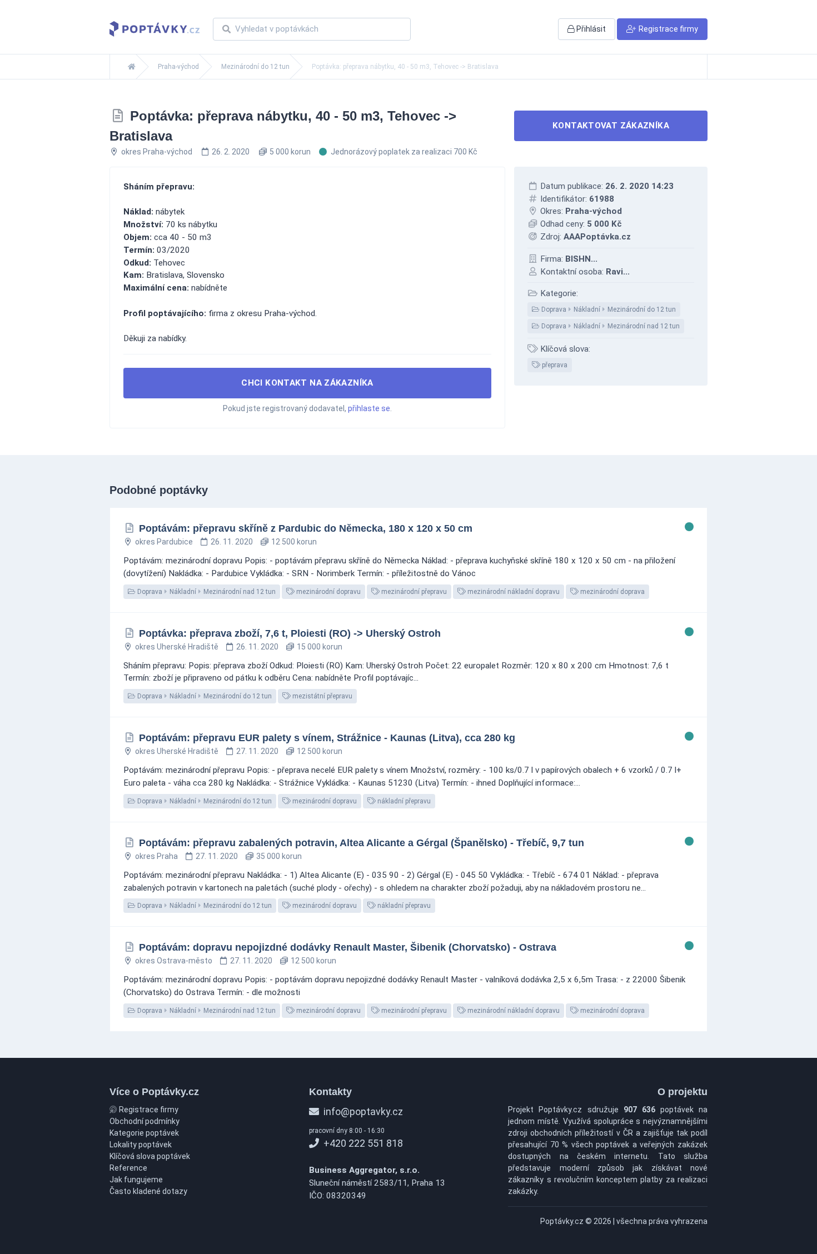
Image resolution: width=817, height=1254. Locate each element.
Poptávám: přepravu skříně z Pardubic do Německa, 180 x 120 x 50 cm (305, 528)
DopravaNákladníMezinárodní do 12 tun (608, 309)
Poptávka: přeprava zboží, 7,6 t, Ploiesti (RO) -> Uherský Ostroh (290, 633)
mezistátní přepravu (321, 696)
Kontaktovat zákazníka (610, 126)
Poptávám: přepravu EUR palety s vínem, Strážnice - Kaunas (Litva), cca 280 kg (327, 737)
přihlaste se (369, 408)
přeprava (553, 365)
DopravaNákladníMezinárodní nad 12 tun (610, 326)
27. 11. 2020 (257, 751)
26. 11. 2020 (232, 541)
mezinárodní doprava (612, 592)
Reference (128, 1167)
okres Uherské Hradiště (176, 646)
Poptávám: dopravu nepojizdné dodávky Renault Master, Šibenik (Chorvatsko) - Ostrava (347, 947)
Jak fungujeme (136, 1179)
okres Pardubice (164, 541)
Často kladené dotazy (148, 1191)
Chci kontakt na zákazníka (307, 383)
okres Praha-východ (156, 151)
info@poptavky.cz (362, 1111)
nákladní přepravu (403, 801)
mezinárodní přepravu (413, 592)
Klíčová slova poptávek (149, 1156)
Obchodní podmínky (144, 1121)
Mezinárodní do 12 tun (255, 67)
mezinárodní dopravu (328, 592)
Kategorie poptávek (144, 1132)
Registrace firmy (147, 1109)
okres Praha (156, 856)
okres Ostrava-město (173, 960)
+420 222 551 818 (362, 1143)
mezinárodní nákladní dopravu (513, 592)
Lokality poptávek (140, 1144)
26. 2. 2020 (231, 151)
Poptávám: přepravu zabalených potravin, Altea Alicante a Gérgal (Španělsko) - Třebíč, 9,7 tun (361, 842)
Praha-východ (178, 67)
